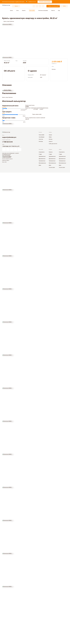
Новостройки (32, 10)
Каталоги (40, 132)
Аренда (60, 149)
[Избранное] (34, 6)
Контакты (54, 69)
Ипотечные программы (43, 10)
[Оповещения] (43, 6)
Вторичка (50, 149)
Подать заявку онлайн (36, 114)
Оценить (24, 10)
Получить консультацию (44, 1)
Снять (17, 10)
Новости (53, 10)
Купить (11, 10)
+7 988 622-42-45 (32, 1)
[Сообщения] (40, 6)
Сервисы (50, 132)
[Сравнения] (37, 6)
